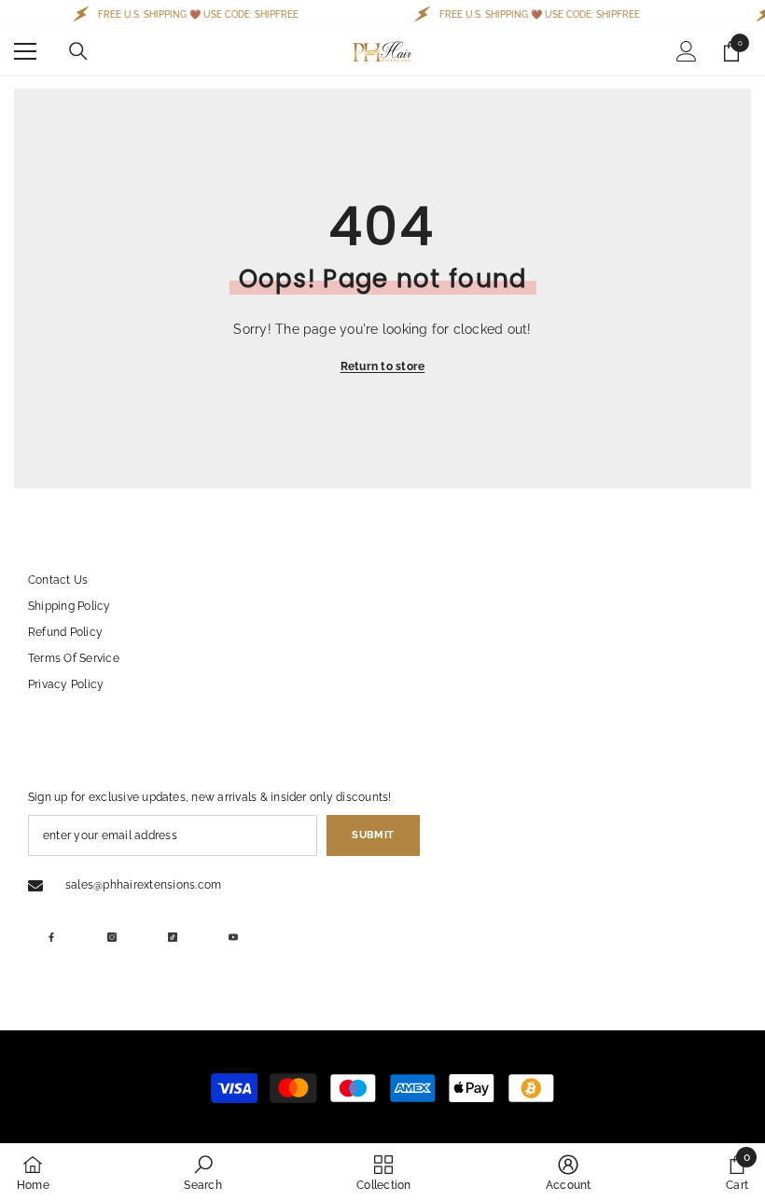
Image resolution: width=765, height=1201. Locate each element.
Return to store (383, 366)
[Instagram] (112, 937)
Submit (373, 834)
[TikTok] (172, 937)
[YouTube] (233, 937)
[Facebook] (51, 937)
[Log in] (686, 51)
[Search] (78, 51)
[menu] (25, 51)
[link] (202, 1172)
